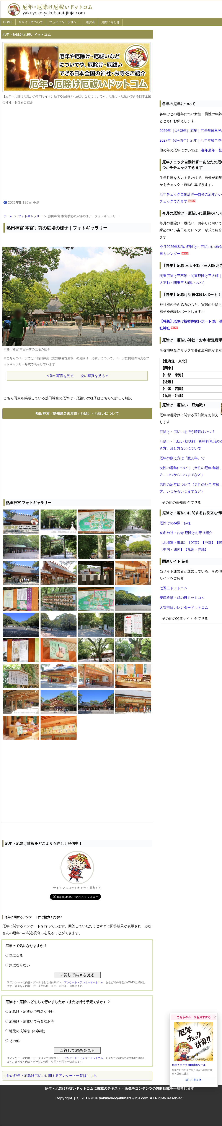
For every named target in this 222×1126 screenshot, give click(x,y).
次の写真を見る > (94, 376)
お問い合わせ (110, 22)
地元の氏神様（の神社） (28, 1031)
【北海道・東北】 (173, 542)
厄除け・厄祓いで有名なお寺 (31, 1021)
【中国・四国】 (172, 549)
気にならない (19, 965)
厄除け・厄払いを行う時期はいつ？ (187, 432)
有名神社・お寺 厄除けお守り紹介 (186, 533)
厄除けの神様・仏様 (175, 523)
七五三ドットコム (173, 588)
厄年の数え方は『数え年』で (182, 458)
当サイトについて (31, 22)
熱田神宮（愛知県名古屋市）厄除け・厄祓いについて (77, 413)
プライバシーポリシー (64, 22)
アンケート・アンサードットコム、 (85, 982)
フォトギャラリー (30, 216)
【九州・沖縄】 (196, 549)
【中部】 (208, 542)
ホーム (8, 216)
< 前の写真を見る (60, 376)
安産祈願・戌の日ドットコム (182, 598)
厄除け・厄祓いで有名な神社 (31, 1011)
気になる (16, 955)
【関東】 (194, 542)
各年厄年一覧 (211, 150)
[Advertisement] (77, 458)
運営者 (90, 22)
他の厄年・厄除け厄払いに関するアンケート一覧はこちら (52, 1075)
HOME (7, 22)
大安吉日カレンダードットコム (184, 607)
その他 (14, 1041)
